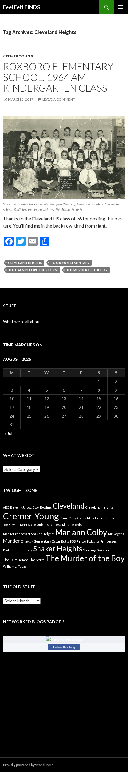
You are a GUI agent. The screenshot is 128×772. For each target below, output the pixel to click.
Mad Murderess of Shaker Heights (28, 534)
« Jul (8, 433)
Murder (11, 541)
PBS (73, 541)
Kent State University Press (40, 525)
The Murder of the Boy (86, 270)
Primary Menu (121, 7)
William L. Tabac (14, 566)
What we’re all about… (23, 321)
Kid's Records (72, 525)
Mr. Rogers (116, 534)
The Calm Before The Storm (33, 270)
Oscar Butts (60, 541)
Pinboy (81, 541)
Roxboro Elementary (70, 263)
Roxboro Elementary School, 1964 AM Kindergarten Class (58, 77)
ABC (6, 507)
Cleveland (69, 505)
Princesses (108, 541)
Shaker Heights (57, 548)
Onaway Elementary (36, 541)
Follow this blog (64, 647)
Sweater (103, 550)
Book (35, 507)
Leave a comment (58, 99)
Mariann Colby (81, 532)
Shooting (89, 550)
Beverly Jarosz (21, 507)
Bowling (46, 507)
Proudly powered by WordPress (28, 764)
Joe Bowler (11, 525)
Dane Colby (68, 518)
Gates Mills (85, 518)
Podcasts (93, 541)
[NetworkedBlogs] (64, 638)
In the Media (104, 518)
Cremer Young (18, 56)
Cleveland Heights (25, 263)
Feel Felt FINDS (21, 7)
